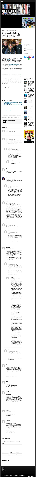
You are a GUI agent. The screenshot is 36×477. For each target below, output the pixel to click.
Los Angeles (15, 117)
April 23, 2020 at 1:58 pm (9, 248)
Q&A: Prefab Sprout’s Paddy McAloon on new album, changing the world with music (28, 118)
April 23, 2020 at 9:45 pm (14, 278)
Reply (14, 131)
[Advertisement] (30, 35)
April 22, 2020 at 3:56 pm (9, 139)
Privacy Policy (4, 470)
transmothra (8, 177)
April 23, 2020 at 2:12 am (9, 179)
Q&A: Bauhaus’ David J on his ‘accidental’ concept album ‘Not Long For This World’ (29, 102)
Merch (3, 469)
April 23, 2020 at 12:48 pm (9, 225)
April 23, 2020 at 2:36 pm (11, 264)
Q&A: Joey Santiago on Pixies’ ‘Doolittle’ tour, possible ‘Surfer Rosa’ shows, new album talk (29, 112)
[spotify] (29, 59)
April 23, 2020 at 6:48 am (11, 149)
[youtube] (30, 57)
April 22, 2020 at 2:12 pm (9, 131)
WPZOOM (32, 476)
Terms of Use (4, 471)
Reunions (7, 30)
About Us (3, 467)
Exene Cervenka (4, 117)
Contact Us (3, 468)
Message (3, 443)
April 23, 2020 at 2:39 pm (11, 232)
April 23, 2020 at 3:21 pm (11, 351)
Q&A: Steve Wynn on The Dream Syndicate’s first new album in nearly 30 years (29, 96)
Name (2, 452)
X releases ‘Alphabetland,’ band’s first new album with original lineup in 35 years (11, 35)
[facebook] (28, 57)
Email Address (12, 452)
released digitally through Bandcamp (14, 64)
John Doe (12, 117)
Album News (3, 30)
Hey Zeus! (8, 117)
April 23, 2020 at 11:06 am (9, 203)
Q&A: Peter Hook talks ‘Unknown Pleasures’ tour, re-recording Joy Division (29, 124)
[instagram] (33, 57)
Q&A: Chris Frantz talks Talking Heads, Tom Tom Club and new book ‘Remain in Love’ (29, 90)
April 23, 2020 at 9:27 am (11, 186)
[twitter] (25, 57)
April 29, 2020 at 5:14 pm (9, 411)
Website (17, 452)
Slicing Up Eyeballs (12, 120)
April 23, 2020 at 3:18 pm (9, 382)
